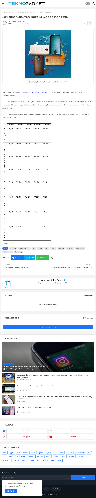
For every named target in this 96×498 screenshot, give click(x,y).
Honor (61, 453)
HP (55, 453)
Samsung (12, 12)
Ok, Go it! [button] (10, 491)
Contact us (56, 489)
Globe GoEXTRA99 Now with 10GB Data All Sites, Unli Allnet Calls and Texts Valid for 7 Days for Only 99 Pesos (54, 398)
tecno (59, 460)
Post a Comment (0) (48, 327)
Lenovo (10, 457)
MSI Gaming (21, 457)
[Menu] (3, 4)
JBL (89, 453)
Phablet (61, 248)
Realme (80, 457)
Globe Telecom (24, 248)
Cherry (33, 453)
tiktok (73, 431)
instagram (26, 437)
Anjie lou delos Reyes (52, 280)
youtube (73, 437)
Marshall (31, 457)
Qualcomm (8, 252)
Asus (18, 453)
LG (4, 457)
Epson (41, 453)
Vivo (38, 460)
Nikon (48, 457)
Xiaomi (45, 460)
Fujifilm (48, 453)
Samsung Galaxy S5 (9, 95)
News (53, 248)
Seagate (16, 460)
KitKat (40, 248)
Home (4, 12)
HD (34, 248)
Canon (25, 453)
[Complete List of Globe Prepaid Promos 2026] (8, 410)
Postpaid (70, 248)
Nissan (56, 457)
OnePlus (71, 457)
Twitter (31, 257)
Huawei (69, 453)
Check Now (18, 486)
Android (13, 248)
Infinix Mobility (80, 453)
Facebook (18, 257)
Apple (11, 453)
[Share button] (52, 257)
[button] (87, 3)
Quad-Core (80, 248)
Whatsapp (43, 257)
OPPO (63, 457)
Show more (88, 295)
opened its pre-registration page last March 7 (34, 92)
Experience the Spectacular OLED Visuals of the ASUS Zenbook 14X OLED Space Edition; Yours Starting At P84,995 (52, 376)
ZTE (52, 460)
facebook (26, 431)
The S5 (5, 102)
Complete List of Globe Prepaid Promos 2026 (34, 407)
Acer (4, 453)
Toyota (31, 460)
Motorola (40, 457)
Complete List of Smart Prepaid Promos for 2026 (35, 386)
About (46, 489)
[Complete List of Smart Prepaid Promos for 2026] (8, 388)
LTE (46, 248)
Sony (23, 460)
